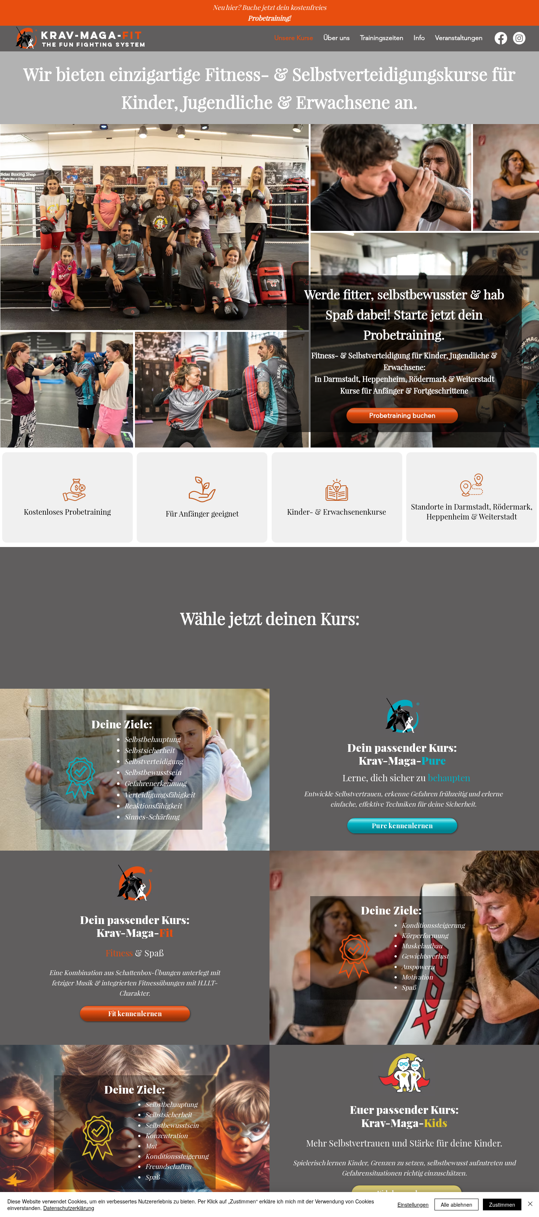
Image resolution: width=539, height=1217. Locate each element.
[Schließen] (530, 1204)
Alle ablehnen (456, 1204)
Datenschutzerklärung (68, 1207)
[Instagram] (519, 38)
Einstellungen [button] (413, 1204)
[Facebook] (501, 38)
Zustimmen (502, 1204)
